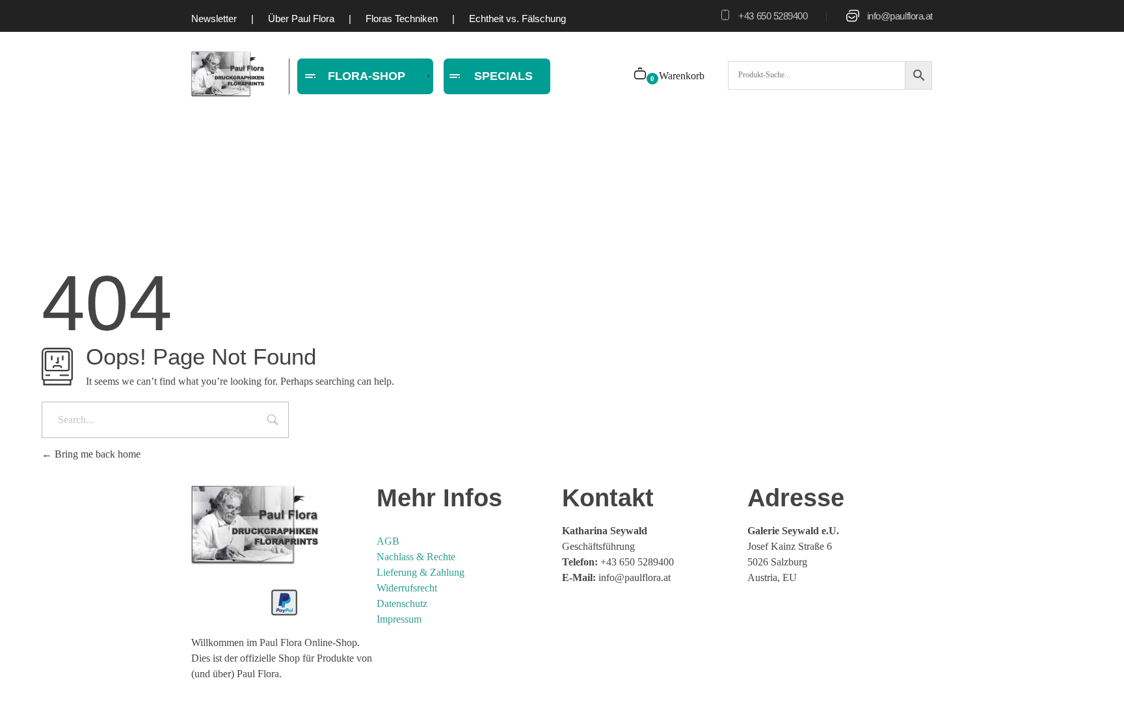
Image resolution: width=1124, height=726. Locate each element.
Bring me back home (96, 454)
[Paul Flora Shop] (228, 74)
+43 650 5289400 (772, 15)
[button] (28, 697)
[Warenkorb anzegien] (641, 75)
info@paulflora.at (900, 15)
